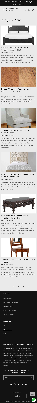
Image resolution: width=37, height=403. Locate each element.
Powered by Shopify (26, 401)
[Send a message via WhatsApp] (33, 399)
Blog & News (7, 330)
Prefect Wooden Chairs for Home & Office (16, 131)
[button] (4, 10)
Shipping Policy (8, 306)
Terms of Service (8, 314)
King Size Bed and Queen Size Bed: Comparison (17, 175)
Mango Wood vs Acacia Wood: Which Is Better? (16, 90)
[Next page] (28, 287)
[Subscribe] (31, 377)
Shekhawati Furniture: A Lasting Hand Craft (14, 217)
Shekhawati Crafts (15, 401)
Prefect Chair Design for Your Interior (18, 261)
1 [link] (8, 286)
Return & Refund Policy (10, 302)
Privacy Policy (7, 298)
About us (6, 326)
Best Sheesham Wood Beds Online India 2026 (14, 48)
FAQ (4, 334)
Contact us (6, 338)
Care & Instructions (9, 310)
